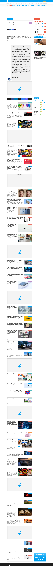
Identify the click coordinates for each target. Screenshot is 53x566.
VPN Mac (23, 5)
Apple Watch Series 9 (36, 112)
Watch (13, 3)
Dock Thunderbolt (43, 5)
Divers (46, 3)
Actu (13, 1)
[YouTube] (44, 557)
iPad (9, 3)
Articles (18, 1)
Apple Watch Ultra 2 (36, 114)
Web (38, 3)
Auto (23, 3)
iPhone (7, 3)
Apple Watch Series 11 (36, 102)
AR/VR (21, 3)
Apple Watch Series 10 (36, 109)
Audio (16, 3)
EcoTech (32, 3)
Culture (41, 3)
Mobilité (19, 3)
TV (14, 3)
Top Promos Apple (9, 5)
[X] (37, 557)
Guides (25, 1)
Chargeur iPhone (27, 5)
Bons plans (31, 1)
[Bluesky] (40, 559)
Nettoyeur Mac (32, 5)
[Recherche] (34, 1)
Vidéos (28, 1)
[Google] (39, 557)
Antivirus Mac (18, 5)
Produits (21, 1)
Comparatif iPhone (38, 5)
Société (36, 3)
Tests (15, 1)
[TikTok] (37, 559)
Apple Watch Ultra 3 (36, 107)
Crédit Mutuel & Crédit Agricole (15, 31)
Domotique (26, 3)
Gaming (29, 3)
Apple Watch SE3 (36, 104)
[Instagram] (39, 559)
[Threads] (40, 557)
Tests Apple (14, 5)
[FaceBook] (42, 557)
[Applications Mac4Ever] (36, 557)
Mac (10, 3)
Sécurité (43, 3)
